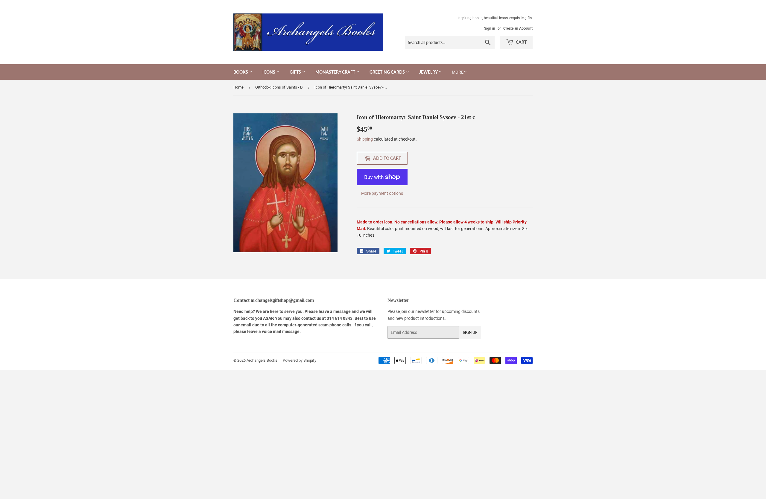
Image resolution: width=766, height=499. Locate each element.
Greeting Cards (388, 71)
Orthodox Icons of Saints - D (279, 87)
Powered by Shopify (299, 360)
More (457, 72)
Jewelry (428, 71)
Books (241, 71)
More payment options (382, 193)
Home (238, 87)
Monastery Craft (335, 71)
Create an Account (518, 28)
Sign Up (470, 332)
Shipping (365, 139)
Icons (269, 71)
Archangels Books (262, 360)
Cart (521, 42)
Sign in (489, 28)
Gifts (296, 71)
